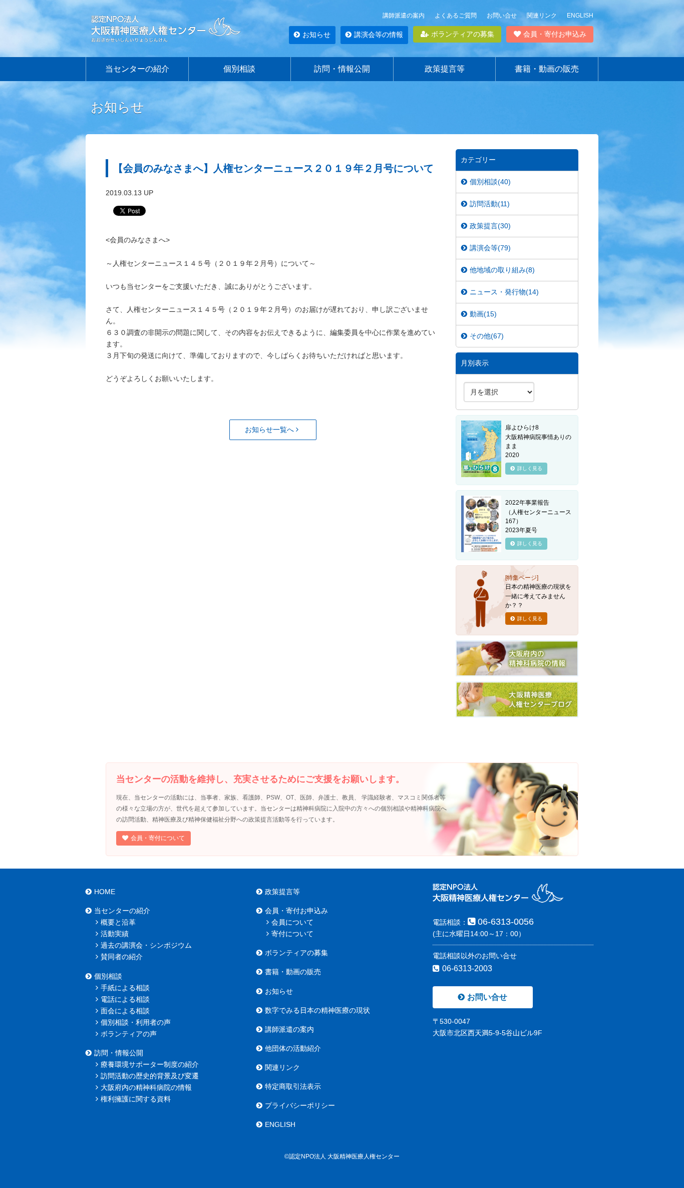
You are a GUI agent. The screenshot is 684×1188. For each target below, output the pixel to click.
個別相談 (239, 69)
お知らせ (316, 35)
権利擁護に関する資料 (136, 1099)
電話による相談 (125, 999)
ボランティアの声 (129, 1034)
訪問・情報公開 (342, 69)
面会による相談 (125, 1011)
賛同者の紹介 (122, 957)
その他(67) (487, 336)
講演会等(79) (490, 248)
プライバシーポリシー (300, 1105)
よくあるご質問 (456, 15)
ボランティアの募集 (462, 34)
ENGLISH (580, 15)
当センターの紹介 (137, 69)
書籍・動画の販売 (547, 69)
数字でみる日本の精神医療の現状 (317, 1010)
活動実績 (115, 934)
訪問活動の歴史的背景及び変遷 (150, 1076)
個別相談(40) (490, 182)
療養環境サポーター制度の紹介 (150, 1064)
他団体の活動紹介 (293, 1048)
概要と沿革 (118, 922)
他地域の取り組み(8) (502, 270)
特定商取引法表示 (293, 1086)
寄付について (292, 934)
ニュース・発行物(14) (504, 292)
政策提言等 (445, 69)
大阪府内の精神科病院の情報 (146, 1087)
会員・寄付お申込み (554, 34)
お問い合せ (502, 15)
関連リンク (542, 15)
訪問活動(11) (490, 204)
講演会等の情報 (378, 35)
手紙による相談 (125, 988)
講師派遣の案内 (404, 15)
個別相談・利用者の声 (136, 1022)
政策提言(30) (490, 226)
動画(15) (483, 314)
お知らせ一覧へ (270, 430)
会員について (292, 922)
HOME (104, 892)
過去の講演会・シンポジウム (146, 945)
